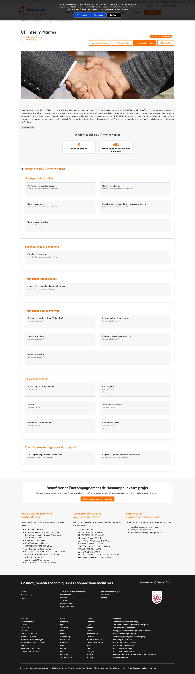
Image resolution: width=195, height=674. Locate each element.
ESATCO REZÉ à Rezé (34, 529)
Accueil (24, 20)
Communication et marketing (125, 621)
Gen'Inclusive (66, 603)
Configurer (114, 15)
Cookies (110, 9)
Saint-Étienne (66, 657)
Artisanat (117, 618)
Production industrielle (122, 648)
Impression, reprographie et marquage (129, 636)
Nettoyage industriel (88, 113)
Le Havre (64, 654)
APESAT (24, 618)
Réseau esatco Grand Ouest (33, 642)
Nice (62, 630)
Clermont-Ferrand (95, 642)
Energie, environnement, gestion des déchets (132, 630)
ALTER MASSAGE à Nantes (37, 560)
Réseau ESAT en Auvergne (32, 639)
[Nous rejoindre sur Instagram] (159, 583)
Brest (89, 645)
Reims (62, 651)
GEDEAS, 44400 (85, 529)
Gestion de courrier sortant (101, 119)
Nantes (63, 633)
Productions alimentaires (123, 651)
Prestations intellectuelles (124, 645)
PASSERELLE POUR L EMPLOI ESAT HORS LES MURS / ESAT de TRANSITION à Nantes (46, 553)
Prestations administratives (124, 642)
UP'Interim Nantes (64, 20)
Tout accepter (82, 15)
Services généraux (121, 657)
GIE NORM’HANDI (29, 633)
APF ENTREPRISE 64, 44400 (90, 532)
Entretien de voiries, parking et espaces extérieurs (139, 113)
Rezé (50, 20)
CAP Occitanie (27, 621)
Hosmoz (63, 597)
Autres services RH (53, 119)
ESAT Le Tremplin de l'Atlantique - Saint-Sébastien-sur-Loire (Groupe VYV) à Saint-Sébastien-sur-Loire (43, 535)
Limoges (90, 651)
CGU (124, 668)
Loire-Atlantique (37, 20)
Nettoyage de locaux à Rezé (142, 529)
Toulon (89, 618)
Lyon (62, 624)
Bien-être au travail (41, 113)
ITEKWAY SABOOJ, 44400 (89, 549)
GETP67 (24, 630)
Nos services (65, 594)
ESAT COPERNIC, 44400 (89, 552)
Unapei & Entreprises (30, 651)
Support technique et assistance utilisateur (70, 116)
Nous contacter (123, 43)
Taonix (89, 668)
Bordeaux (64, 642)
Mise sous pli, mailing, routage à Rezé (146, 532)
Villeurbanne (92, 633)
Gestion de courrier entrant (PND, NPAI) (106, 116)
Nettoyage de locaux (107, 113)
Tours (89, 648)
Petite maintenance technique (64, 113)
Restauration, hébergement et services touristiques (134, 654)
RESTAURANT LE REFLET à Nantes (40, 562)
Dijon (89, 624)
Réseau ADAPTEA (28, 636)
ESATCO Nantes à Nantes (36, 543)
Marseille (64, 621)
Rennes (63, 648)
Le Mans (90, 636)
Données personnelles (137, 668)
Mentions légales (113, 668)
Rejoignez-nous (67, 606)
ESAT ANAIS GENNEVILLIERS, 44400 (94, 557)
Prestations (167, 43)
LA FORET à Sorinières (35, 540)
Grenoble (91, 621)
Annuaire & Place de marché (72, 591)
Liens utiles (104, 594)
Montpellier (65, 639)
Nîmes (89, 630)
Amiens (90, 654)
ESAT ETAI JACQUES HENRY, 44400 (94, 546)
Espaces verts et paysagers (124, 633)
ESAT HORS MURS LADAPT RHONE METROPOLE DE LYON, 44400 (93, 542)
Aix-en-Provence (94, 639)
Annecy (90, 657)
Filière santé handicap (30, 648)
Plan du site (99, 668)
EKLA (23, 645)
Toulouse (64, 627)
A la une (63, 600)
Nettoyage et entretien (122, 639)
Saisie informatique (160, 116)
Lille (62, 645)
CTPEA (24, 624)
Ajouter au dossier (101, 43)
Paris (62, 618)
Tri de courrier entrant (78, 119)
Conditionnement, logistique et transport (130, 624)
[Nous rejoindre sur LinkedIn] (163, 583)
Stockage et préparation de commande (131, 119)
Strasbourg (65, 636)
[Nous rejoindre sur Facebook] (154, 583)
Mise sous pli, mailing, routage (138, 116)
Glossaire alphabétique (110, 591)
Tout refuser (99, 15)
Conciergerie (26, 113)
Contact (103, 597)
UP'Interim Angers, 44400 (89, 538)
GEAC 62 (25, 627)
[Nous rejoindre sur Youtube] (168, 583)
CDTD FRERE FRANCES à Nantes (39, 546)
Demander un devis (146, 43)
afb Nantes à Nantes (34, 557)
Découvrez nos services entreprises (97, 499)
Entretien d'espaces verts (40, 116)
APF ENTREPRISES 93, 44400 (91, 535)
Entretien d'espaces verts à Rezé (144, 527)
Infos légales (29, 128)
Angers (90, 627)
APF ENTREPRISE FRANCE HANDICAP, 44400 (98, 554)
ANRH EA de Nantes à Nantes (38, 548)
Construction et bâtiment (124, 627)
